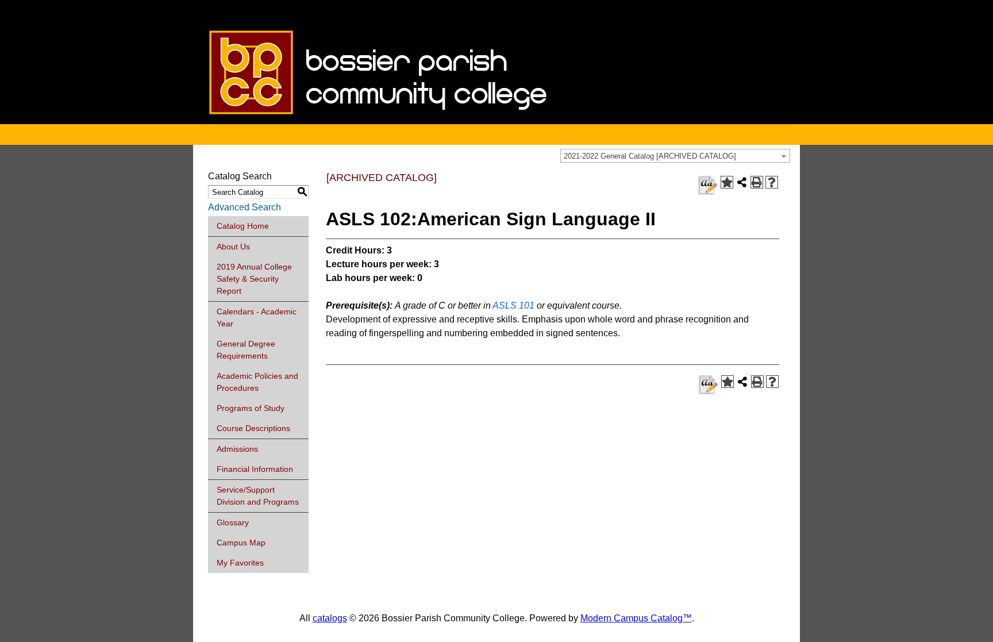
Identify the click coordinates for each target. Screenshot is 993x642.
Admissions (237, 448)
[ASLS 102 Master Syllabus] (707, 185)
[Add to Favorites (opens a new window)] (727, 182)
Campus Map (241, 542)
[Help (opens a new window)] (771, 182)
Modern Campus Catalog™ (636, 618)
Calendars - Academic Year (257, 317)
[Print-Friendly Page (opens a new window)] (756, 182)
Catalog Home (243, 225)
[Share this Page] (742, 182)
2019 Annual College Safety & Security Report (254, 278)
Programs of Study (250, 408)
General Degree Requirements (246, 349)
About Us (233, 246)
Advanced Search (244, 207)
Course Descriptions (253, 428)
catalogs (330, 618)
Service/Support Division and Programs (258, 495)
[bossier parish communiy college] (496, 121)
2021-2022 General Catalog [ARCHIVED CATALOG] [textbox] (650, 156)
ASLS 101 (513, 305)
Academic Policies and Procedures (257, 382)
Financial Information (255, 469)
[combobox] (675, 156)
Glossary (233, 522)
